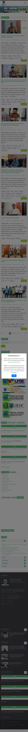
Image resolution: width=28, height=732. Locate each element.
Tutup (14, 375)
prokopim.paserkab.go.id (14, 362)
